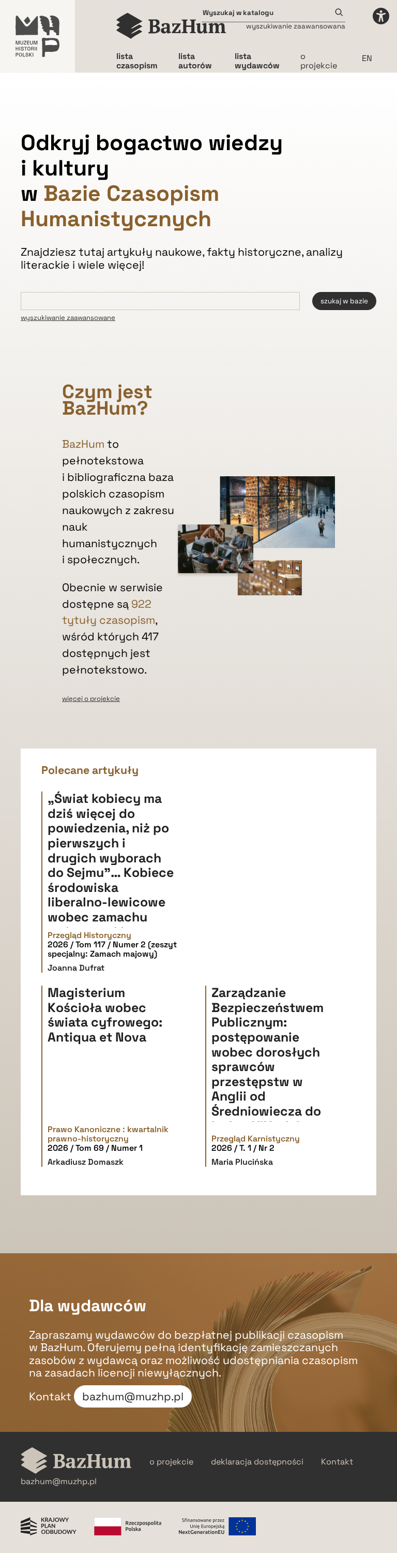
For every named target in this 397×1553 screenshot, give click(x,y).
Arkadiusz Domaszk (86, 1161)
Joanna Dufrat (76, 967)
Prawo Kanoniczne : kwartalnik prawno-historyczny (108, 1134)
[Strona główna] (171, 26)
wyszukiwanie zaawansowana (295, 26)
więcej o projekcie (91, 698)
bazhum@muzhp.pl (133, 1396)
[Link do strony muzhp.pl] (37, 36)
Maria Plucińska (242, 1161)
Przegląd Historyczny (89, 935)
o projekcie (318, 61)
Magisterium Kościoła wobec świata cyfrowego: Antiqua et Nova (105, 1015)
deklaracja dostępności (257, 1462)
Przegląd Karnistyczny (255, 1139)
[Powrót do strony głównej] (76, 1461)
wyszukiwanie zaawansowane (68, 317)
